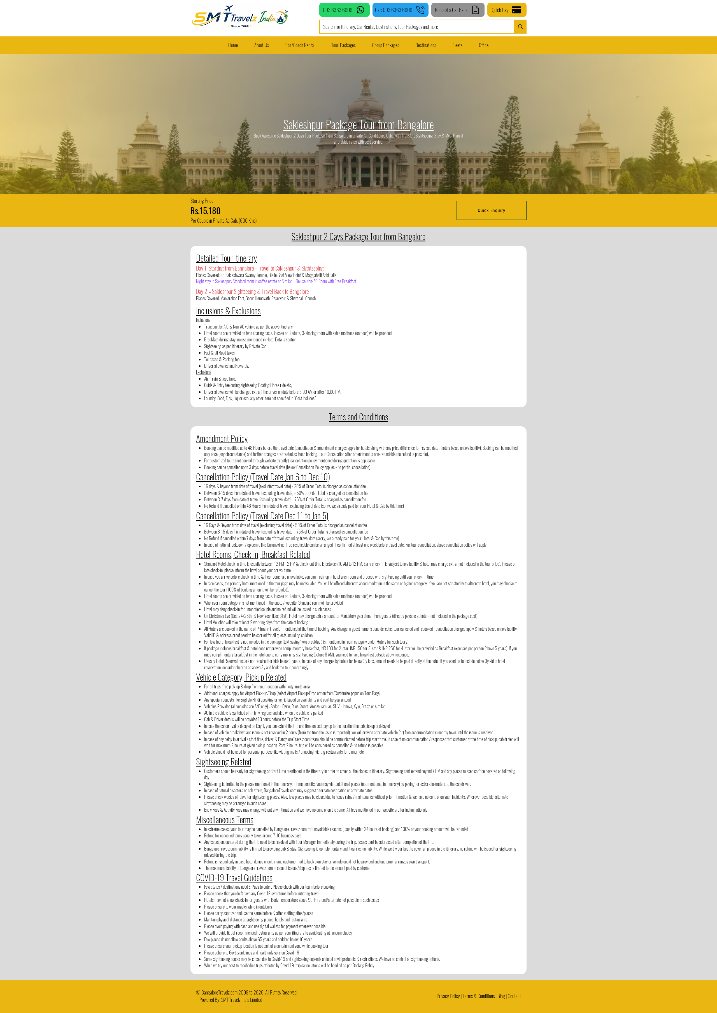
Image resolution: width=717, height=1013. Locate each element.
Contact (514, 996)
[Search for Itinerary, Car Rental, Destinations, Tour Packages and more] (520, 26)
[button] (458, 45)
